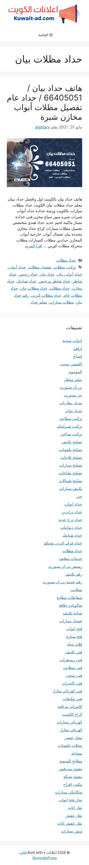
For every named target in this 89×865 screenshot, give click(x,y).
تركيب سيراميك (69, 426)
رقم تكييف (73, 574)
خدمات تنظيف (70, 558)
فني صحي (74, 675)
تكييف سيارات (70, 488)
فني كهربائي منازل (67, 691)
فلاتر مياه (74, 644)
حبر (79, 496)
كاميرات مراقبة (70, 706)
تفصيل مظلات (39, 267)
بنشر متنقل (73, 379)
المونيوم (75, 372)
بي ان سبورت (71, 387)
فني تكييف (73, 652)
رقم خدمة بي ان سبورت (62, 582)
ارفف (77, 348)
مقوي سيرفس (70, 769)
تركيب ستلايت (70, 418)
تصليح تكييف (72, 442)
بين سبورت (73, 395)
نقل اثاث (75, 807)
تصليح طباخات (70, 473)
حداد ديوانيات (71, 527)
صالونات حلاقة (70, 605)
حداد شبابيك (27, 281)
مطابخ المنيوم (71, 761)
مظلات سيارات (61, 302)
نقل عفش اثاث (69, 823)
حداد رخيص (28, 274)
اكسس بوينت (71, 364)
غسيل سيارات (70, 621)
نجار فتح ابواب (70, 800)
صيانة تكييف (72, 613)
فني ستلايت (72, 667)
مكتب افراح (72, 784)
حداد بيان (47, 274)
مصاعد (76, 753)
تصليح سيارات (70, 465)
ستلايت (76, 590)
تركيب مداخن (71, 434)
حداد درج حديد (70, 519)
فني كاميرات (72, 683)
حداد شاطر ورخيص (54, 281)
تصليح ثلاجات (71, 457)
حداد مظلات (66, 260)
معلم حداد (39, 302)
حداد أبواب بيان (69, 274)
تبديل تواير (73, 410)
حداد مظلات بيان (33, 288)
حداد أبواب (17, 267)
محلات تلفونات (70, 745)
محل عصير (73, 737)
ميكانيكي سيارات (68, 792)
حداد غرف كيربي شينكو (63, 543)
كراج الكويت (72, 714)
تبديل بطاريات (70, 403)
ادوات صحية (72, 340)
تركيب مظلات (65, 267)
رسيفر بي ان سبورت (65, 566)
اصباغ (77, 356)
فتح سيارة (74, 636)
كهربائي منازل (71, 730)
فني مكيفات (72, 698)
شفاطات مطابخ (69, 597)
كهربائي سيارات (69, 722)
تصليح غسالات (70, 481)
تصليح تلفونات (70, 449)
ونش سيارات (71, 831)
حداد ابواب (73, 504)
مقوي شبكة (72, 776)
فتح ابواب (74, 628)
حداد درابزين (71, 512)
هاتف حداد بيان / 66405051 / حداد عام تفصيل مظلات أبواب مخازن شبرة (44, 102)
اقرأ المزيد (33, 246)
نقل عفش (73, 815)
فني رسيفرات (71, 660)
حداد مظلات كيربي (46, 295)
